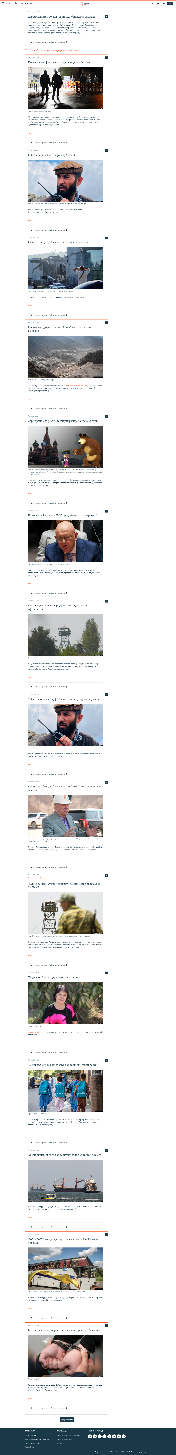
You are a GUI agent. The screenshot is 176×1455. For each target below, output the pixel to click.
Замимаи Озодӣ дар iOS (65, 1439)
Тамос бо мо (29, 1447)
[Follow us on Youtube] (100, 1436)
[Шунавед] (164, 3)
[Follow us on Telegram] (114, 1436)
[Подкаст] (124, 1436)
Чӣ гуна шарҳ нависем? (33, 1443)
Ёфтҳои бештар (67, 1420)
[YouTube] (158, 3)
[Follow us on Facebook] (95, 1436)
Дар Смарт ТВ (61, 1443)
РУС (152, 3)
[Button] (39, 42)
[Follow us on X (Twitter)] (109, 1436)
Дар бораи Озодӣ (31, 1435)
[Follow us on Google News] (90, 1436)
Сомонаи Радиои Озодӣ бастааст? (37, 1439)
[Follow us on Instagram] (104, 1436)
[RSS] (119, 1436)
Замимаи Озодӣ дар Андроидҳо (68, 1435)
